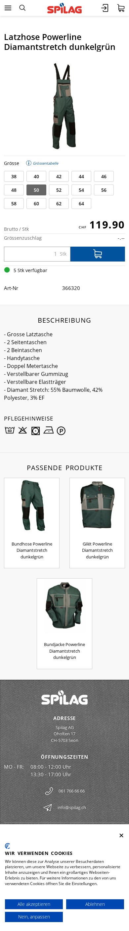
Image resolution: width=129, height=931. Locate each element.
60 (36, 203)
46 (104, 176)
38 (14, 176)
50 (36, 190)
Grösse (11, 163)
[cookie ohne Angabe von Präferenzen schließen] (121, 835)
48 (14, 190)
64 (81, 203)
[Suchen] (22, 8)
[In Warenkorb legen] (97, 254)
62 (59, 203)
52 (59, 190)
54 (81, 190)
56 (104, 190)
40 (36, 176)
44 (81, 176)
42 (59, 176)
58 (14, 203)
